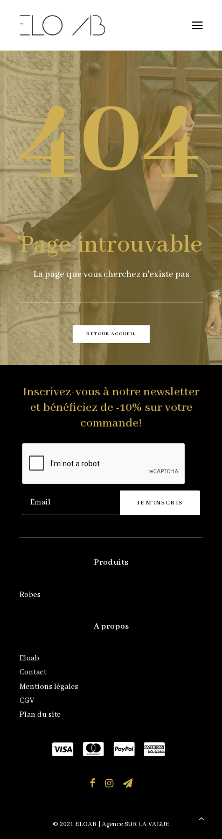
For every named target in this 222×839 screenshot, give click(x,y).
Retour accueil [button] (111, 334)
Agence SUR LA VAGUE (136, 824)
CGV (26, 701)
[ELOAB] (62, 25)
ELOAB (85, 824)
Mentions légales (48, 687)
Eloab (29, 658)
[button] (197, 25)
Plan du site (40, 715)
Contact (32, 672)
